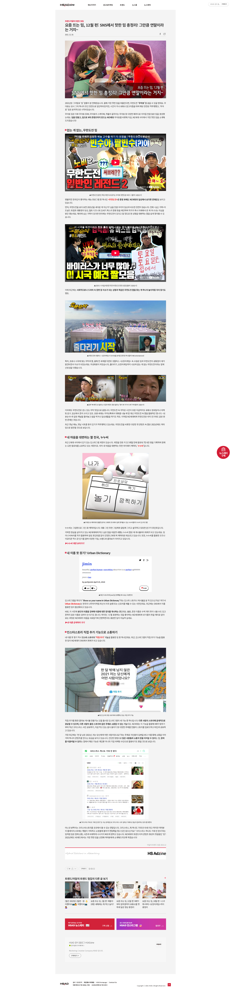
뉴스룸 (134, 5)
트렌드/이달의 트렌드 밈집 (74, 21)
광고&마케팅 (108, 5)
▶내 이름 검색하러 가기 (75, 622)
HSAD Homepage (101, 982)
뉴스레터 (147, 5)
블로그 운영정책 (77, 982)
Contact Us (113, 982)
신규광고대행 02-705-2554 (99, 985)
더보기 (165, 878)
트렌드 (122, 5)
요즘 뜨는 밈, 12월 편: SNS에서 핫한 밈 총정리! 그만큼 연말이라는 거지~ (114, 27)
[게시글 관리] (75, 869)
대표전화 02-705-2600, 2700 (81, 985)
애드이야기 (92, 5)
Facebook (160, 34)
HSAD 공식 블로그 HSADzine (67, 4)
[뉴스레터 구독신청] (90, 924)
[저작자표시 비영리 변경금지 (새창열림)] (91, 869)
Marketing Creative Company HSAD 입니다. (86, 950)
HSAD (64, 982)
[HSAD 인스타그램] (141, 924)
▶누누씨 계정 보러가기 (74, 543)
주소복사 (164, 34)
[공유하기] (72, 869)
